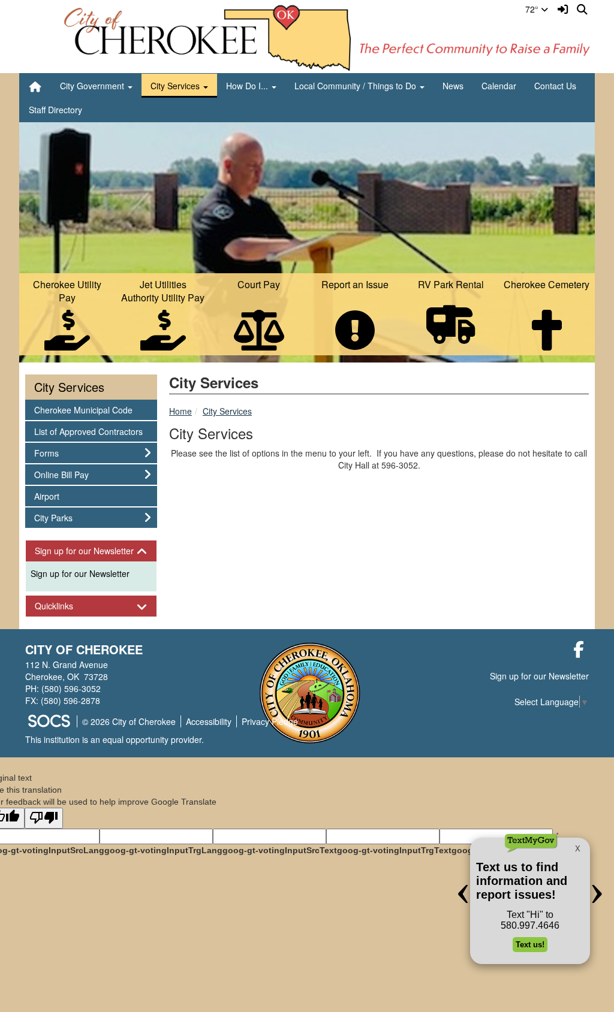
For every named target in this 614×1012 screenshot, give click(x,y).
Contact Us (555, 86)
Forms (50, 452)
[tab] (91, 550)
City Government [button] (93, 86)
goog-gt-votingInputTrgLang (163, 850)
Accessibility (208, 721)
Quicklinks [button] (64, 606)
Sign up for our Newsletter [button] (91, 550)
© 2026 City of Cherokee (129, 721)
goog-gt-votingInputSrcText (279, 850)
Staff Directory (55, 110)
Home (180, 411)
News (453, 86)
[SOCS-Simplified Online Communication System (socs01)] (48, 721)
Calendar (498, 86)
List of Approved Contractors (88, 431)
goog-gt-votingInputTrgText (394, 850)
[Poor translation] (44, 818)
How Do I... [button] (248, 86)
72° (533, 9)
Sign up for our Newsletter (80, 573)
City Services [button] (176, 86)
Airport (50, 496)
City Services (227, 411)
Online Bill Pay (61, 474)
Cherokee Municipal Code (83, 409)
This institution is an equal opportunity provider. (114, 739)
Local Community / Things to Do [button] (356, 86)
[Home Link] (35, 86)
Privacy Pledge (270, 721)
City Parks (53, 517)
